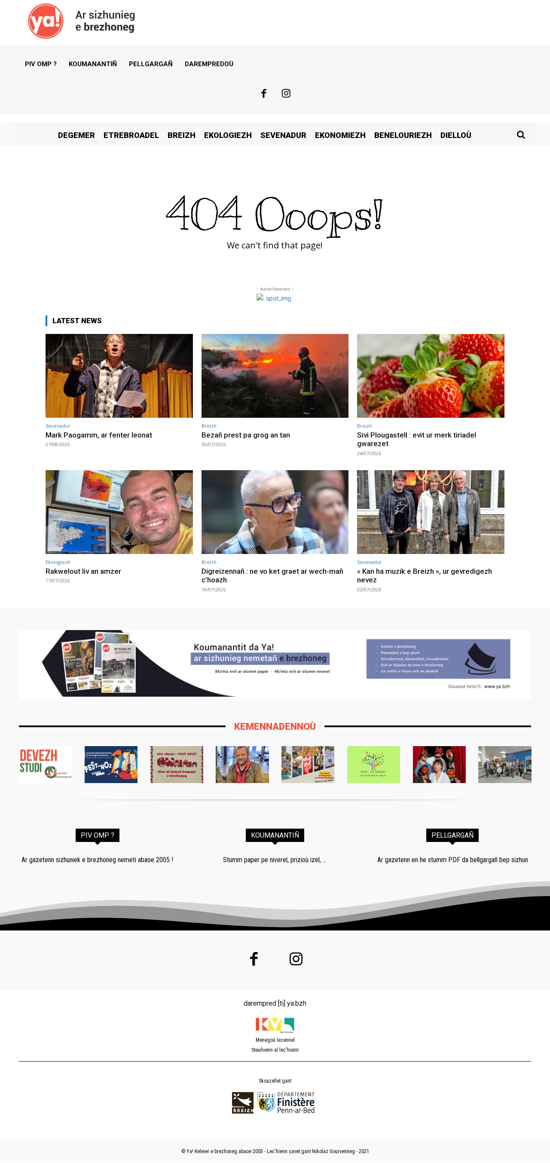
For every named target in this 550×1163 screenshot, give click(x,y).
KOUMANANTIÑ (275, 835)
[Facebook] (263, 94)
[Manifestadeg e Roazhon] (307, 764)
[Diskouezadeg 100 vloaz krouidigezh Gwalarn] (176, 764)
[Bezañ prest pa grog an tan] (275, 376)
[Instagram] (286, 94)
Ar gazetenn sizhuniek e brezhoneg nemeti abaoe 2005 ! (97, 860)
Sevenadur (58, 425)
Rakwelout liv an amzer (83, 571)
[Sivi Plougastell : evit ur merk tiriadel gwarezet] (430, 376)
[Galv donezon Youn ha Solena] (373, 764)
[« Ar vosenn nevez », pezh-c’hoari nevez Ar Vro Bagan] (439, 764)
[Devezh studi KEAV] (45, 764)
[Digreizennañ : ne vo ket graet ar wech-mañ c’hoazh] (275, 512)
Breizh (209, 425)
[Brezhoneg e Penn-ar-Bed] (111, 764)
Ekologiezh (58, 562)
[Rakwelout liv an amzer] (119, 512)
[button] (520, 134)
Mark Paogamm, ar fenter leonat (99, 435)
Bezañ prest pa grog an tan (246, 435)
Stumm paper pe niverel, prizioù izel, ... (275, 860)
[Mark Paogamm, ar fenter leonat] (119, 376)
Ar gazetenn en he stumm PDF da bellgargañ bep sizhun (452, 860)
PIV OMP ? (97, 835)
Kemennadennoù (275, 726)
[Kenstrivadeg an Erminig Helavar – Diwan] (504, 764)
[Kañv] (242, 764)
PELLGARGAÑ (452, 835)
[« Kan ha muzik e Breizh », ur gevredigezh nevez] (430, 512)
